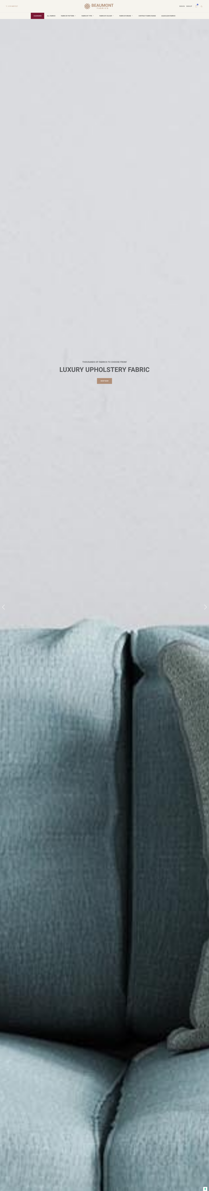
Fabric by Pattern (67, 16)
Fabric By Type (87, 16)
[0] (196, 6)
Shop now (104, 381)
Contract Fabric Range (147, 16)
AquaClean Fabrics (168, 16)
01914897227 (13, 6)
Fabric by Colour (105, 16)
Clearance (37, 16)
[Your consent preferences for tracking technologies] (205, 1189)
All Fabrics (51, 16)
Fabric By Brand (125, 16)
